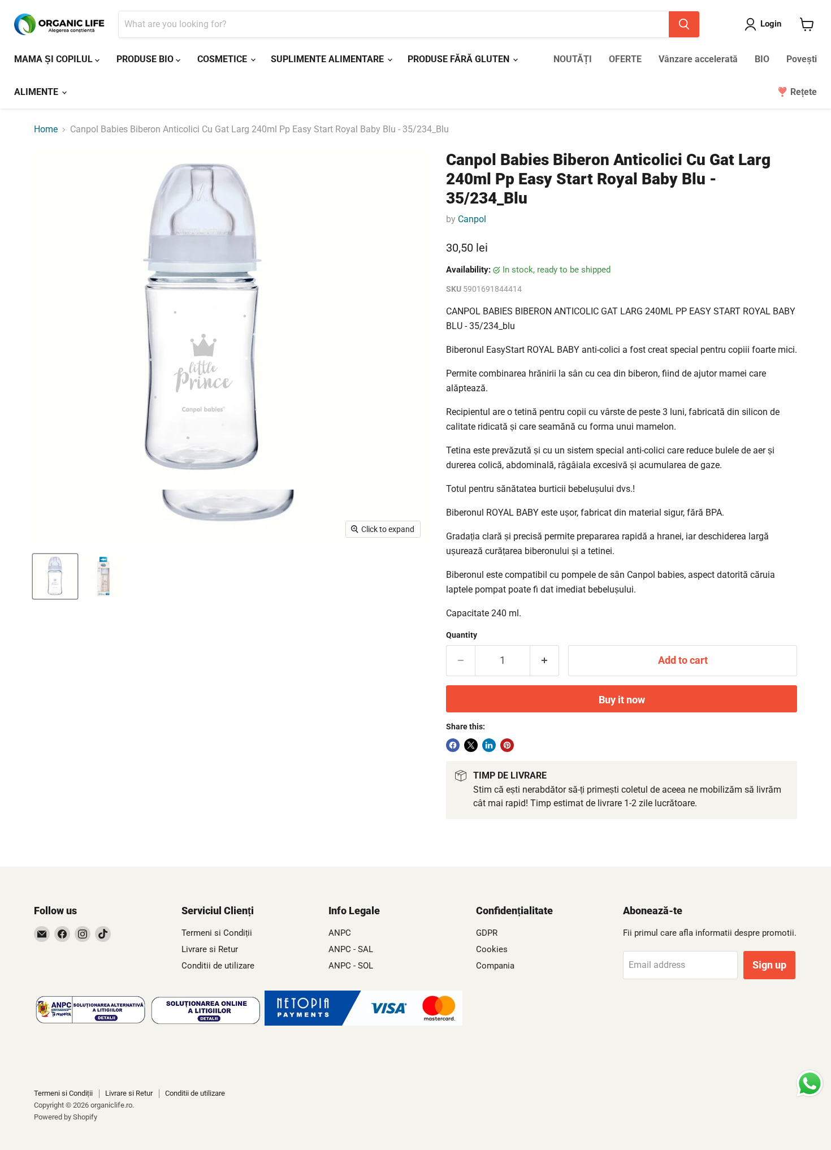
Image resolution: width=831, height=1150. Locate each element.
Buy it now (622, 700)
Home (46, 129)
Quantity (461, 634)
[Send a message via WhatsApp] (809, 1083)
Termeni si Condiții (216, 933)
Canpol (472, 219)
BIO (762, 59)
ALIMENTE (37, 92)
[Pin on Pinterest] (507, 745)
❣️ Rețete (797, 92)
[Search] (684, 24)
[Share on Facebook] (453, 745)
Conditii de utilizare (217, 966)
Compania (495, 966)
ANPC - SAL (350, 949)
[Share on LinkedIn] (489, 745)
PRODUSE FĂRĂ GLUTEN (460, 59)
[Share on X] (471, 745)
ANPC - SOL (350, 966)
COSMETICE (223, 59)
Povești (801, 59)
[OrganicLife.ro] (363, 1022)
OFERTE (625, 59)
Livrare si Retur (209, 949)
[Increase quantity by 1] (544, 660)
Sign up (769, 965)
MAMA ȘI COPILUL (54, 59)
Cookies (492, 949)
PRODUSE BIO (146, 59)
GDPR (486, 933)
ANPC (339, 933)
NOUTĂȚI (572, 59)
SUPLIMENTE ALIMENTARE (328, 59)
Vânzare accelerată (698, 59)
